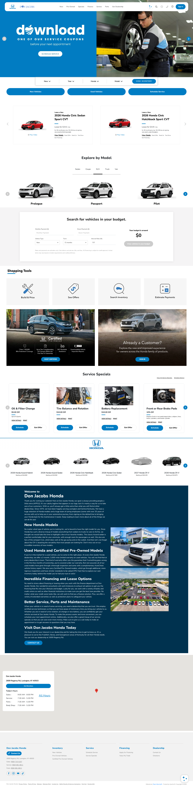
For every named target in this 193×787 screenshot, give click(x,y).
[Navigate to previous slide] (1, 38)
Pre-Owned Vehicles (59, 756)
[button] (96, 691)
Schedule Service (179, 378)
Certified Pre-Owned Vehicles (62, 759)
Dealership (158, 748)
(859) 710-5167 (16, 762)
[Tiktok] (23, 773)
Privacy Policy (23, 784)
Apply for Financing (126, 752)
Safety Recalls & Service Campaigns (70, 784)
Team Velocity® (157, 784)
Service (90, 748)
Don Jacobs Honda (12, 784)
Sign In (180, 6)
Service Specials (91, 756)
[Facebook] (8, 773)
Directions (156, 756)
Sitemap (39, 784)
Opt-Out (84, 784)
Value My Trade (124, 756)
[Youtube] (18, 773)
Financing (124, 748)
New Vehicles (57, 752)
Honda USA (91, 784)
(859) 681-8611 (17, 765)
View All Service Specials (164, 378)
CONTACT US (33, 643)
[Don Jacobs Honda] (21, 6)
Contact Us (15, 753)
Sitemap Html (47, 784)
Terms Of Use (32, 784)
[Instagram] (13, 773)
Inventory (57, 748)
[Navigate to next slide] (191, 38)
